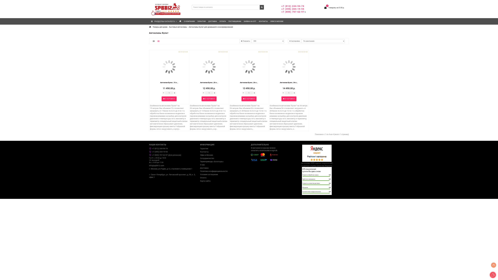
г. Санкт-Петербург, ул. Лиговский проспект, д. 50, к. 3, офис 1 (172, 176)
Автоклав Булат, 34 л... (289, 82)
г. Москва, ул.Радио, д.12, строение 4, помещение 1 (170, 169)
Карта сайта (205, 181)
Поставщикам (234, 21)
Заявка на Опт (250, 21)
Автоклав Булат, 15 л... (169, 82)
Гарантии (201, 21)
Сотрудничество (207, 158)
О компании (189, 21)
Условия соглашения (209, 174)
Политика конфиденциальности (213, 171)
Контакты (263, 21)
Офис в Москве (276, 21)
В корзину (170, 99)
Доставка (212, 21)
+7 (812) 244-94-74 (292, 6)
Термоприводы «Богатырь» (212, 161)
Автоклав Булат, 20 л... (209, 82)
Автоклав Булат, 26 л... (249, 82)
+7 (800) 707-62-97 (292, 12)
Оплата (222, 21)
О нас (202, 165)
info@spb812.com (156, 165)
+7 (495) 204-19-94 (292, 9)
